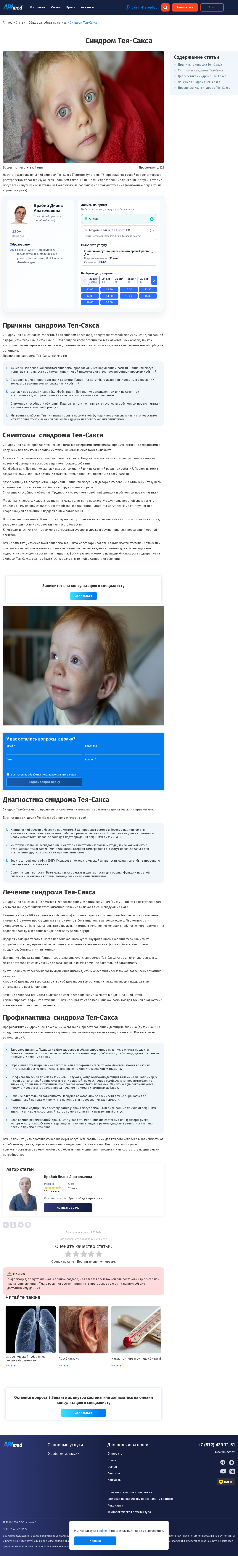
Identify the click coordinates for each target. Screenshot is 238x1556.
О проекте (37, 7)
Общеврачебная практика (47, 22)
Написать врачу (68, 1207)
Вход (212, 7)
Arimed (8, 22)
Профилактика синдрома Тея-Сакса (204, 87)
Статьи (55, 7)
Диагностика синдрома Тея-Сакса (202, 76)
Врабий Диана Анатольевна (68, 1176)
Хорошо (95, 1541)
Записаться (184, 7)
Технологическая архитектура (129, 1512)
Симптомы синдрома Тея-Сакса (200, 70)
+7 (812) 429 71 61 (216, 1444)
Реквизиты (115, 1505)
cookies (102, 1531)
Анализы (87, 7)
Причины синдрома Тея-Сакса (200, 64)
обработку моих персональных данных (52, 774)
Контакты (114, 1480)
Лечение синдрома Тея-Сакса (199, 82)
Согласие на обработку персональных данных (140, 1499)
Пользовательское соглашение (129, 1492)
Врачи (70, 7)
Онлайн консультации (63, 1453)
